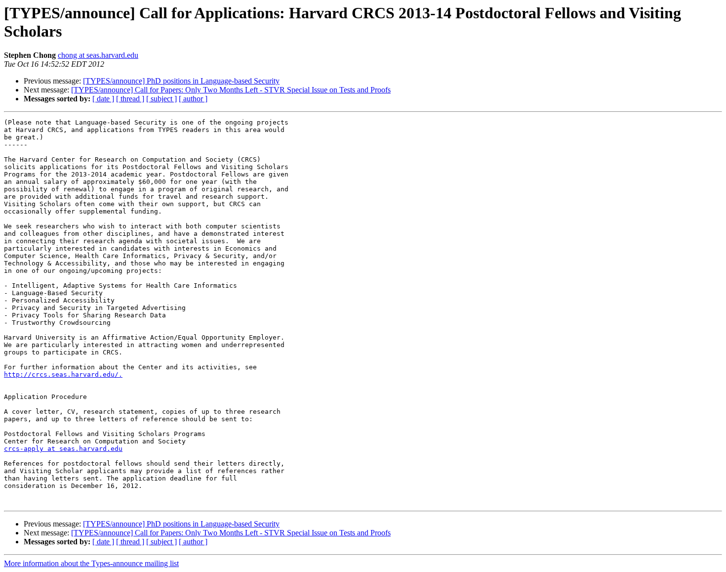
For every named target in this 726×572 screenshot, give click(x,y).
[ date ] (103, 98)
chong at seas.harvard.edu (98, 55)
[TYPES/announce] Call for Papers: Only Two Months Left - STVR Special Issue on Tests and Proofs (231, 90)
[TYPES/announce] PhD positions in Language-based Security (181, 81)
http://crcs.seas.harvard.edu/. (63, 374)
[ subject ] (161, 98)
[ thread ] (130, 98)
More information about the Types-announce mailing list (91, 563)
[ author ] (193, 98)
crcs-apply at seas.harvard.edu (63, 448)
